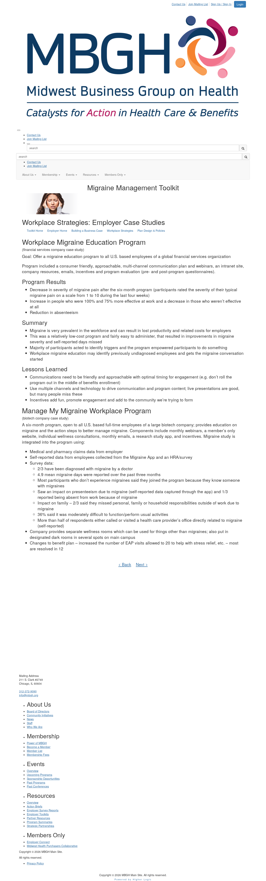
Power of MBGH (37, 743)
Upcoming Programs (39, 775)
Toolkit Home (35, 230)
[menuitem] (179, 3)
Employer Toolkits (38, 814)
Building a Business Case (87, 230)
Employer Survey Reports (42, 810)
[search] (243, 148)
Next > (142, 564)
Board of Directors (38, 711)
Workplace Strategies (120, 230)
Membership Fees (38, 755)
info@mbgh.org (28, 695)
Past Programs (36, 782)
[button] (29, 174)
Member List (34, 751)
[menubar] (202, 3)
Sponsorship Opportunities (43, 778)
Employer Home (57, 230)
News (30, 719)
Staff (29, 723)
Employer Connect (38, 842)
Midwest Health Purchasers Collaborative (52, 846)
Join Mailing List (198, 4)
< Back (124, 564)
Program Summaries (39, 822)
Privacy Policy (35, 863)
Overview (32, 771)
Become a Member (38, 747)
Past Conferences (38, 786)
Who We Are (34, 727)
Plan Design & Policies (151, 230)
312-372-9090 (28, 691)
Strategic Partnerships (40, 826)
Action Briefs (34, 806)
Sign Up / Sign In (221, 4)
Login (240, 4)
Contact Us (178, 4)
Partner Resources (38, 818)
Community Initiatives (40, 715)
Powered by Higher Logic (133, 879)
